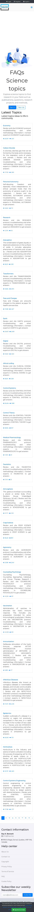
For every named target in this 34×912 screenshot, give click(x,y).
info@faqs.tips (8, 836)
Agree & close (19, 910)
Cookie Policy (6, 881)
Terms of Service (7, 871)
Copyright (5, 862)
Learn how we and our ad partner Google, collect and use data (17, 907)
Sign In (12, 107)
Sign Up (21, 107)
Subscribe (27, 895)
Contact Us (5, 857)
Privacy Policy (6, 866)
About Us (4, 852)
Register (18, 1)
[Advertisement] (17, 29)
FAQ (3, 876)
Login (9, 1)
